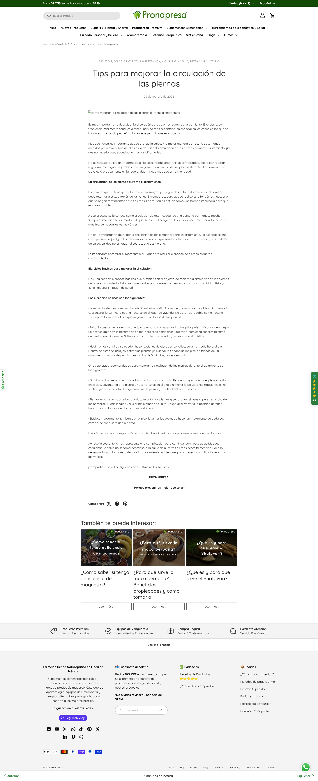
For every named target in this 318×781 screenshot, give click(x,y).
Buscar (193, 767)
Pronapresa (57, 767)
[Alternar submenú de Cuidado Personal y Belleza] (121, 35)
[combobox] (81, 16)
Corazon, (135, 61)
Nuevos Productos (73, 28)
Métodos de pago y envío (257, 681)
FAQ (205, 767)
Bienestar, (106, 61)
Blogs (211, 35)
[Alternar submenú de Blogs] (218, 35)
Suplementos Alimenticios (185, 28)
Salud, (185, 61)
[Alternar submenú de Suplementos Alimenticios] (206, 28)
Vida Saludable (59, 44)
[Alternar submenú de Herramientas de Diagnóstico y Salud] (268, 28)
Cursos (229, 35)
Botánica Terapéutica (166, 35)
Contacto (218, 767)
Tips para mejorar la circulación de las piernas (94, 44)
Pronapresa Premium (147, 28)
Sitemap (270, 767)
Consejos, (121, 61)
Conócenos (234, 767)
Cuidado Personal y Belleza (99, 35)
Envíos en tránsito (252, 696)
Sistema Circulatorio (204, 61)
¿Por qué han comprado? (196, 686)
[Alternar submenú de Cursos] (236, 35)
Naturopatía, (171, 61)
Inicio (52, 28)
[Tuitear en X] (109, 504)
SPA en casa (194, 35)
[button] (273, 15)
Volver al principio (159, 644)
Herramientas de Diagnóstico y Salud (238, 28)
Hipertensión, (152, 61)
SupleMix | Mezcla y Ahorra (109, 28)
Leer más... (106, 606)
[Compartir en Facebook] (117, 504)
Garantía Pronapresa (254, 711)
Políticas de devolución (255, 703)
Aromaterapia (137, 35)
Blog (182, 767)
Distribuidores (253, 767)
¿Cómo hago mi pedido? (257, 674)
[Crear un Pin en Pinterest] (125, 504)
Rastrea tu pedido (252, 689)
